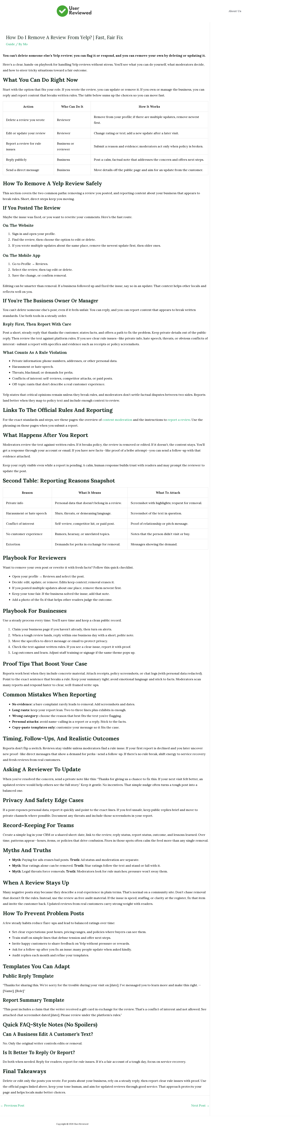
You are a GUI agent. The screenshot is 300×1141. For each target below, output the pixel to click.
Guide (10, 44)
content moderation (117, 420)
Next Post (200, 1105)
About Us (235, 11)
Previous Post (12, 1105)
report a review (179, 420)
